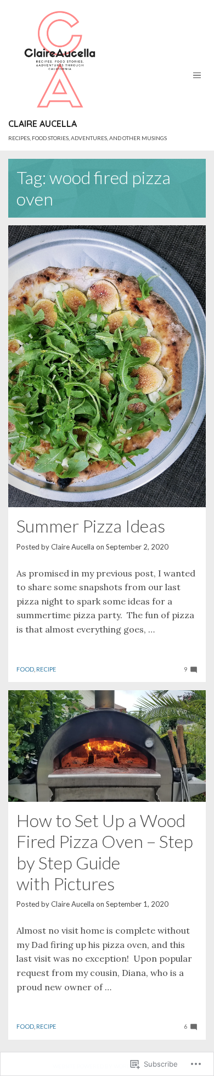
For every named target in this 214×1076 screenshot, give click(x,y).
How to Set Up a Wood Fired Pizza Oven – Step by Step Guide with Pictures (104, 851)
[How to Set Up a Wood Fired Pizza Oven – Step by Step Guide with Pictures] (107, 745)
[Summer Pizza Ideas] (107, 366)
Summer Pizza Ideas (90, 525)
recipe (46, 669)
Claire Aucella (42, 123)
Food (25, 669)
